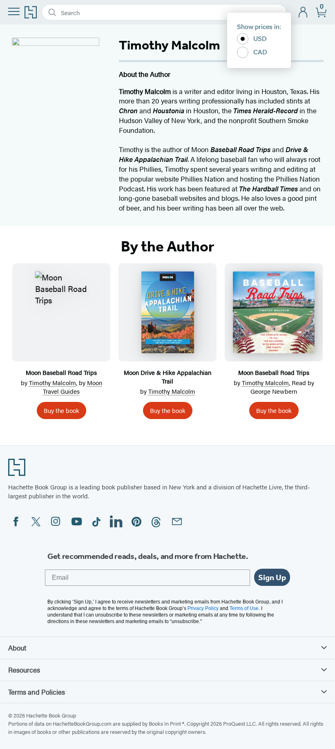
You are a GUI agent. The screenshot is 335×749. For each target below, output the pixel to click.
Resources (24, 670)
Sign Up (272, 577)
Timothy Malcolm (52, 382)
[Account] (303, 12)
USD (260, 38)
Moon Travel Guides (72, 386)
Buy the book (61, 410)
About (17, 648)
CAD (260, 51)
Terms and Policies (36, 692)
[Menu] (14, 11)
